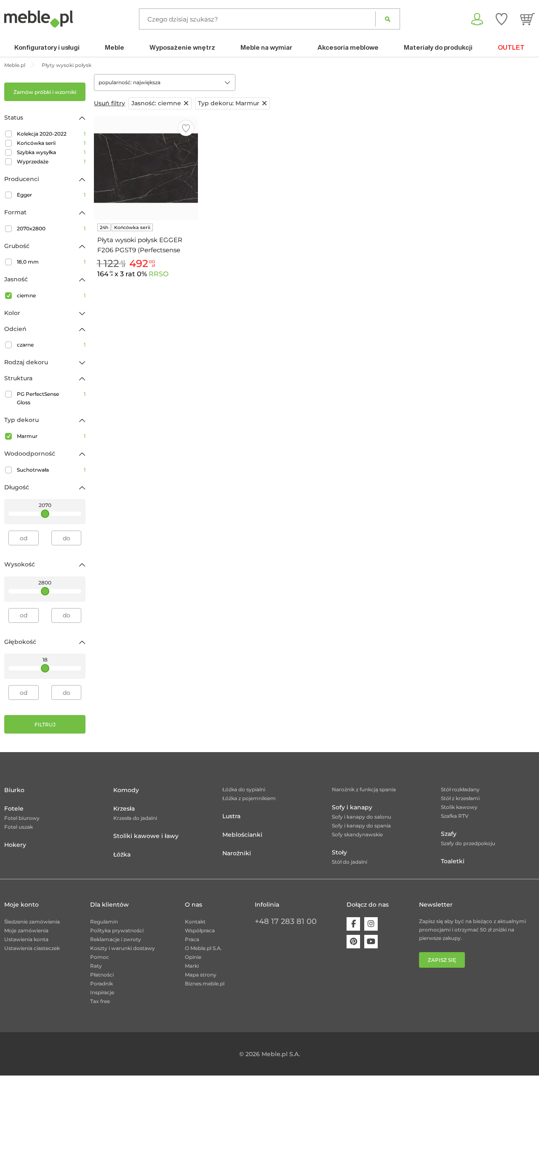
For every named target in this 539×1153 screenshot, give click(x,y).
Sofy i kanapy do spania (361, 825)
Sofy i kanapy (352, 807)
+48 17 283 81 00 (286, 921)
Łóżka (122, 854)
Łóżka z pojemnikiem (249, 798)
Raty (96, 966)
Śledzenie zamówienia (32, 921)
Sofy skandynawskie (357, 834)
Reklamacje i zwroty (115, 939)
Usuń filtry (109, 103)
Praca (192, 939)
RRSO (158, 274)
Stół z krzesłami (460, 798)
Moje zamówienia (26, 930)
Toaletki (452, 861)
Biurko (14, 790)
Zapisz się (442, 960)
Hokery (15, 845)
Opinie (193, 957)
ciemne (51, 295)
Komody (126, 790)
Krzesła (124, 808)
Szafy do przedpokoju (468, 843)
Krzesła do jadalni (135, 818)
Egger (51, 195)
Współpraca (200, 930)
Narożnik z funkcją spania (364, 789)
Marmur (51, 436)
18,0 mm (51, 262)
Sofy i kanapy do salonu (361, 817)
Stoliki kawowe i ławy (146, 836)
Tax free (100, 1001)
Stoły (339, 852)
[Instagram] (371, 924)
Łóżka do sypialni (243, 789)
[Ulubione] (501, 19)
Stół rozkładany (460, 789)
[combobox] (164, 82)
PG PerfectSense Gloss (51, 398)
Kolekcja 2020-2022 (51, 134)
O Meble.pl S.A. (203, 948)
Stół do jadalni (349, 862)
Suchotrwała (51, 470)
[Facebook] (353, 924)
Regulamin (104, 921)
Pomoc (99, 957)
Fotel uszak (18, 827)
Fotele (14, 808)
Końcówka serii (51, 143)
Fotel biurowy (22, 818)
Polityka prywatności (117, 930)
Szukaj (388, 19)
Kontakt (195, 921)
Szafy (448, 834)
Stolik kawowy (459, 807)
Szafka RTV (455, 816)
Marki (192, 966)
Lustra (231, 816)
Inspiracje (102, 992)
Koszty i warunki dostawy (122, 948)
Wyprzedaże (51, 161)
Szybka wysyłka (51, 152)
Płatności (102, 975)
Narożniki (236, 853)
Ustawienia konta (26, 939)
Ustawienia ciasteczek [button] (32, 948)
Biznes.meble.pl (204, 983)
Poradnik (101, 983)
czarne (51, 345)
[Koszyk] (527, 19)
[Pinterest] (353, 941)
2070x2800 (51, 228)
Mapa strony (200, 975)
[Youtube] (371, 941)
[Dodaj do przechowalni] (186, 128)
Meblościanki (242, 834)
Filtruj (45, 724)
